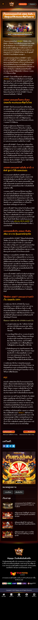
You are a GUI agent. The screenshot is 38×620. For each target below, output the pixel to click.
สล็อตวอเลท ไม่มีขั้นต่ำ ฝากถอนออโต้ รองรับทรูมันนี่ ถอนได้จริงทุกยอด (25, 514)
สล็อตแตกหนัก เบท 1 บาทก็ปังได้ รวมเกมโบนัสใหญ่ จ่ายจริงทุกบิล (24, 533)
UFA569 (6, 79)
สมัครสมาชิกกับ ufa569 (21, 221)
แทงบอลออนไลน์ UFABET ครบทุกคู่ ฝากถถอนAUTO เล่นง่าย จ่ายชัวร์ (25, 504)
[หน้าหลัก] (4, 594)
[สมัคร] (27, 594)
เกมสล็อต (8, 492)
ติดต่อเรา (22, 412)
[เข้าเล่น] (19, 594)
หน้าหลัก (4, 596)
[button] (4, 446)
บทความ (11, 596)
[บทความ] (11, 594)
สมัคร (26, 596)
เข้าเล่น (19, 596)
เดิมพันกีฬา (19, 492)
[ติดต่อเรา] (34, 594)
